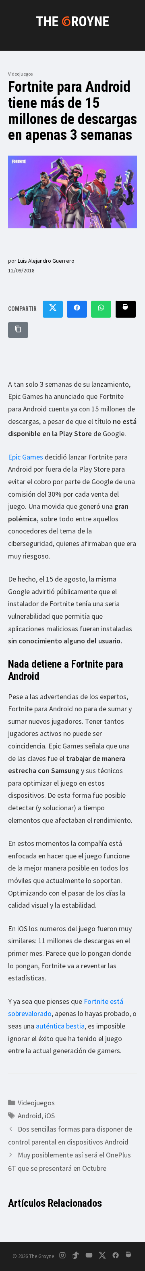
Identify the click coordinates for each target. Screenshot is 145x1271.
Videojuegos (20, 74)
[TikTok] (75, 1256)
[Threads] (129, 1256)
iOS (50, 1115)
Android (29, 1115)
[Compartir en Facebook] (77, 309)
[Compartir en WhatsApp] (101, 309)
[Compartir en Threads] (125, 309)
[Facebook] (115, 1256)
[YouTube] (89, 1256)
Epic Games (25, 457)
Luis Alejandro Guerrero (46, 260)
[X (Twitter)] (102, 1256)
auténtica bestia (60, 1026)
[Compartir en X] (53, 309)
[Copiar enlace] (18, 330)
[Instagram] (62, 1256)
